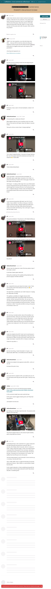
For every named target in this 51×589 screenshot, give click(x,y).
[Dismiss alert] (41, 586)
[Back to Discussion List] (2, 2)
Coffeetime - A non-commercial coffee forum (17, 1)
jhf (8, 41)
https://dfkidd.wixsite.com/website (13, 53)
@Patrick (32, 44)
